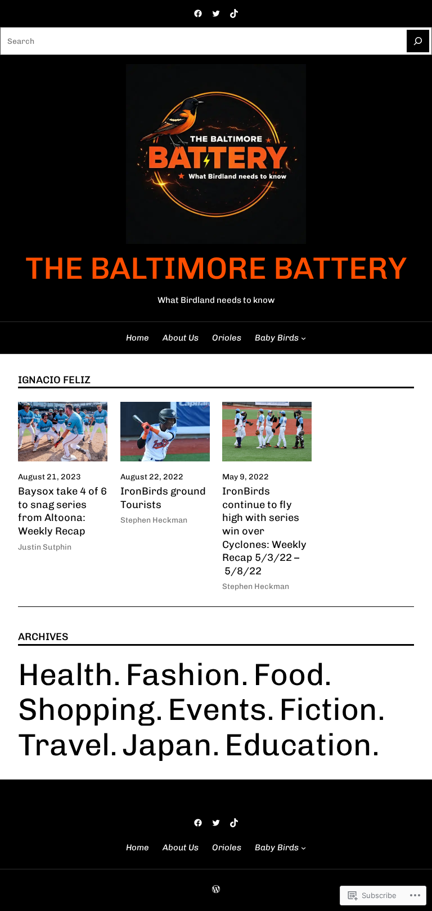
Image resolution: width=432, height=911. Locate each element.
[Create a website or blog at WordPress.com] (216, 889)
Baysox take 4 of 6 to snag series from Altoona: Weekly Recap (62, 511)
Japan (167, 744)
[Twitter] (216, 13)
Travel (64, 744)
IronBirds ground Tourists (163, 498)
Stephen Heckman (153, 519)
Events (217, 709)
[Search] (418, 41)
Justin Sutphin (44, 546)
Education (298, 744)
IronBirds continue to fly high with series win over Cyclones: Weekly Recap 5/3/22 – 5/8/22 (264, 531)
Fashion (183, 674)
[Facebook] (198, 13)
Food (288, 674)
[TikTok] (234, 13)
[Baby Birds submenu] (303, 338)
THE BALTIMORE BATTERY (216, 268)
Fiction (328, 709)
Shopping (86, 709)
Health (65, 674)
